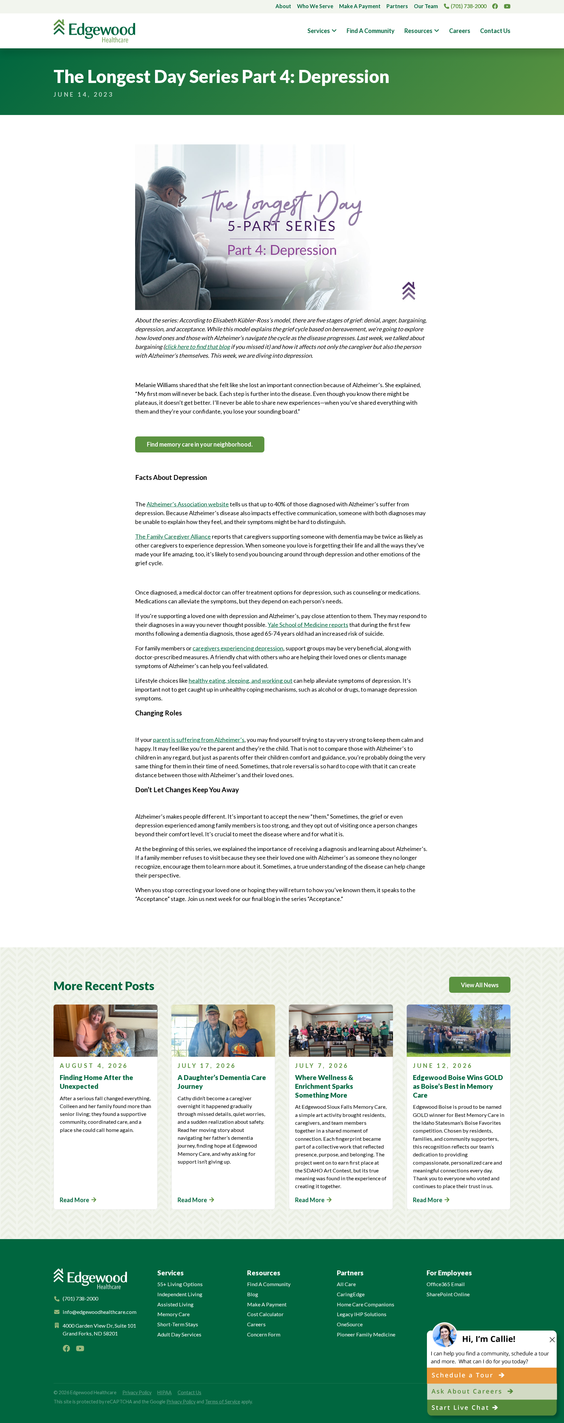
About (283, 6)
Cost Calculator (265, 1314)
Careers (459, 30)
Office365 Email (446, 1284)
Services (318, 30)
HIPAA (164, 1392)
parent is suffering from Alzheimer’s (198, 739)
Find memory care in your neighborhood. (200, 444)
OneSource (350, 1324)
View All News (480, 985)
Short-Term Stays (177, 1324)
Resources (418, 30)
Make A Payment (360, 6)
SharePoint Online (448, 1294)
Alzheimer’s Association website (188, 504)
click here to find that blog (197, 346)
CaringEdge (351, 1294)
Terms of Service (222, 1401)
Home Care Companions (365, 1304)
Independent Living (179, 1294)
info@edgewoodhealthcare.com (99, 1312)
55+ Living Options (180, 1284)
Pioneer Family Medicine (366, 1334)
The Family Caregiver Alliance (173, 536)
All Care (346, 1284)
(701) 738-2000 (468, 6)
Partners (397, 6)
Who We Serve (315, 6)
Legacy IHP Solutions (361, 1314)
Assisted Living (175, 1304)
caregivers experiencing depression (238, 648)
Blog (252, 1294)
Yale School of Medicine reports (308, 624)
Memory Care (173, 1314)
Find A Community (371, 30)
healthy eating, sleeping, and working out (240, 680)
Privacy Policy (136, 1392)
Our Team (426, 6)
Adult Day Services (179, 1334)
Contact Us (495, 30)
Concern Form (263, 1334)
